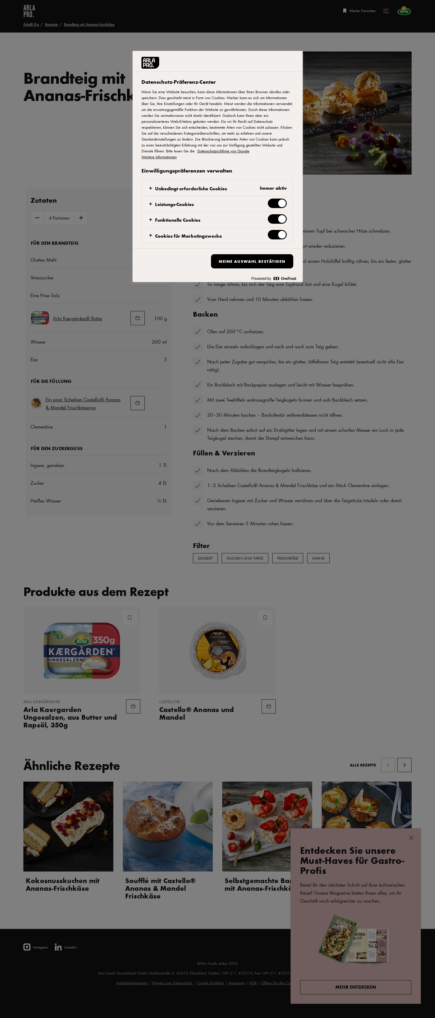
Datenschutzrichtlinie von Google (223, 151)
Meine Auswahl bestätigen (252, 261)
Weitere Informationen (159, 157)
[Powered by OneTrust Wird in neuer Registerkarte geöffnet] (273, 278)
